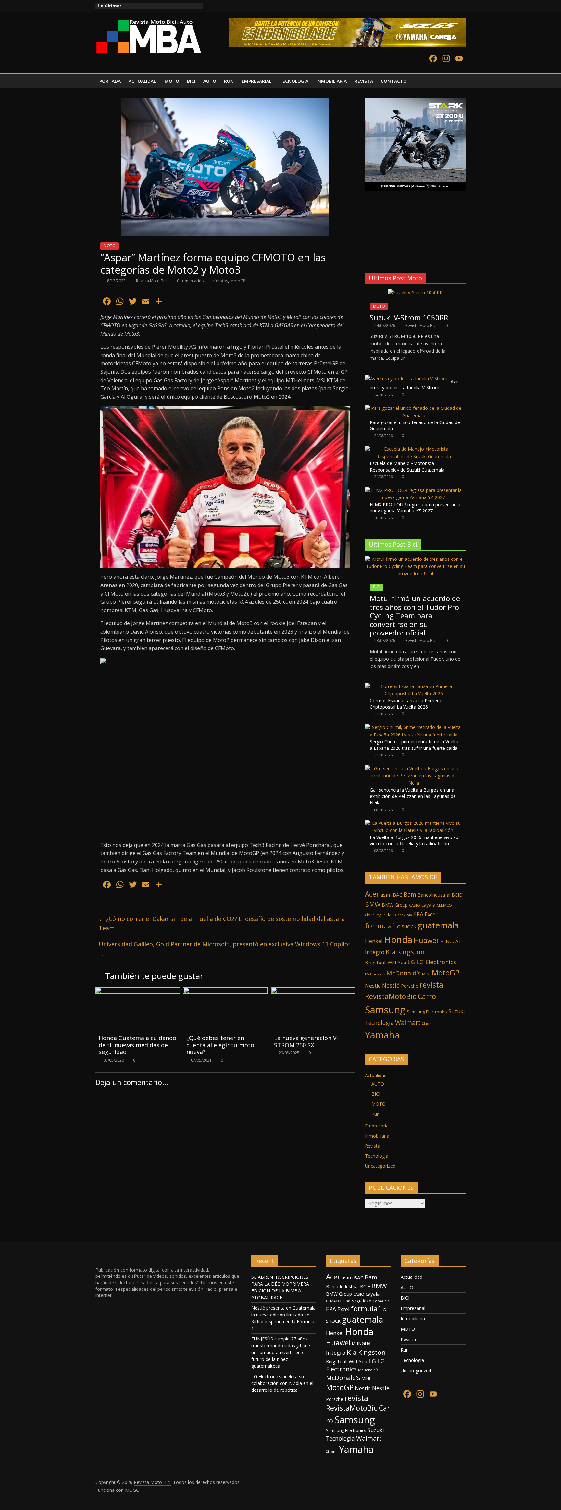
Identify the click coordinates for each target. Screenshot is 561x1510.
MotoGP (238, 280)
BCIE (457, 895)
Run (375, 1114)
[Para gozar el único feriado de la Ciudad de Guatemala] (413, 408)
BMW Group (395, 905)
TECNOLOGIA (293, 81)
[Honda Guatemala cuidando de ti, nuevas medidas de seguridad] (137, 991)
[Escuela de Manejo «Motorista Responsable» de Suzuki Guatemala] (413, 449)
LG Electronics (436, 962)
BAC (397, 894)
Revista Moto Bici (152, 280)
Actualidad (376, 1075)
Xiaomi (428, 1023)
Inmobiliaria (377, 1136)
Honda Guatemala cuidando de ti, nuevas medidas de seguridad (137, 1045)
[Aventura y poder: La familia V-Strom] (406, 378)
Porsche (409, 986)
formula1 (380, 925)
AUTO (209, 81)
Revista (372, 1146)
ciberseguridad (379, 915)
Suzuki (456, 1011)
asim (386, 894)
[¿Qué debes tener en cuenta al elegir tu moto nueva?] (225, 991)
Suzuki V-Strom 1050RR (409, 317)
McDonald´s (375, 974)
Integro (374, 952)
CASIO (414, 905)
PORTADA (110, 81)
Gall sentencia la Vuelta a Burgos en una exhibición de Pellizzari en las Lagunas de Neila (413, 796)
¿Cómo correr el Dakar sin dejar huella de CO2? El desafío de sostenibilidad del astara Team (222, 923)
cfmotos (220, 280)
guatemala (438, 925)
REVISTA (364, 81)
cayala (428, 904)
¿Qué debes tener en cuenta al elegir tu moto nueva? (220, 1045)
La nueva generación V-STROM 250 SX (306, 1041)
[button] (369, 251)
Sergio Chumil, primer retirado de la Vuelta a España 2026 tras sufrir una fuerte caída (414, 744)
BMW (372, 904)
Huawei (426, 940)
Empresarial (377, 1126)
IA (441, 941)
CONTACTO (394, 81)
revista (431, 984)
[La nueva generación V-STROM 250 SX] (313, 991)
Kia (391, 951)
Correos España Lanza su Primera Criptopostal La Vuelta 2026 (405, 704)
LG (411, 962)
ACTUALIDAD (143, 81)
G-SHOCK (406, 927)
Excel (431, 914)
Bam (410, 894)
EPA (418, 914)
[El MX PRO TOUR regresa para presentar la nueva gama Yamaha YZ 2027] (413, 490)
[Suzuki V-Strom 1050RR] (415, 292)
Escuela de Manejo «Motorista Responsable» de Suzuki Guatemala (407, 466)
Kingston (411, 952)
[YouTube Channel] (459, 59)
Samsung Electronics (427, 1011)
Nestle (373, 985)
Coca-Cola (403, 915)
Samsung (385, 1009)
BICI (191, 81)
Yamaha (382, 1034)
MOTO (172, 81)
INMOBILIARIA (331, 81)
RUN (229, 81)
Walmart (408, 1022)
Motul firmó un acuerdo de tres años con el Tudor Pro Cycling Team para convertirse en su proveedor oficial (415, 615)
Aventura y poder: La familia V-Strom (414, 384)
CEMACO (444, 905)
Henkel (374, 941)
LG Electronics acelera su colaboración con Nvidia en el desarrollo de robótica (282, 1383)
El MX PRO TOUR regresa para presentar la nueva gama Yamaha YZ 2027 (415, 507)
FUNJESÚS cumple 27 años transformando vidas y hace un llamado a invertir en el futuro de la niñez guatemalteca (280, 1352)
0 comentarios (190, 280)
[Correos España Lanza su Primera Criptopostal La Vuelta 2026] (413, 686)
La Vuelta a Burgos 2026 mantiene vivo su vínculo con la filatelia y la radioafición (414, 840)
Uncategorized (380, 1166)
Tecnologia (379, 1022)
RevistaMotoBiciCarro (400, 996)
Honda (398, 939)
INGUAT (452, 941)
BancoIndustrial (434, 895)
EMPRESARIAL (256, 81)
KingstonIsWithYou (385, 962)
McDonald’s (403, 973)
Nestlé (391, 985)
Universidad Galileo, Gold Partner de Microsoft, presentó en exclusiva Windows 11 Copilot (225, 948)
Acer (372, 894)
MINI (426, 974)
